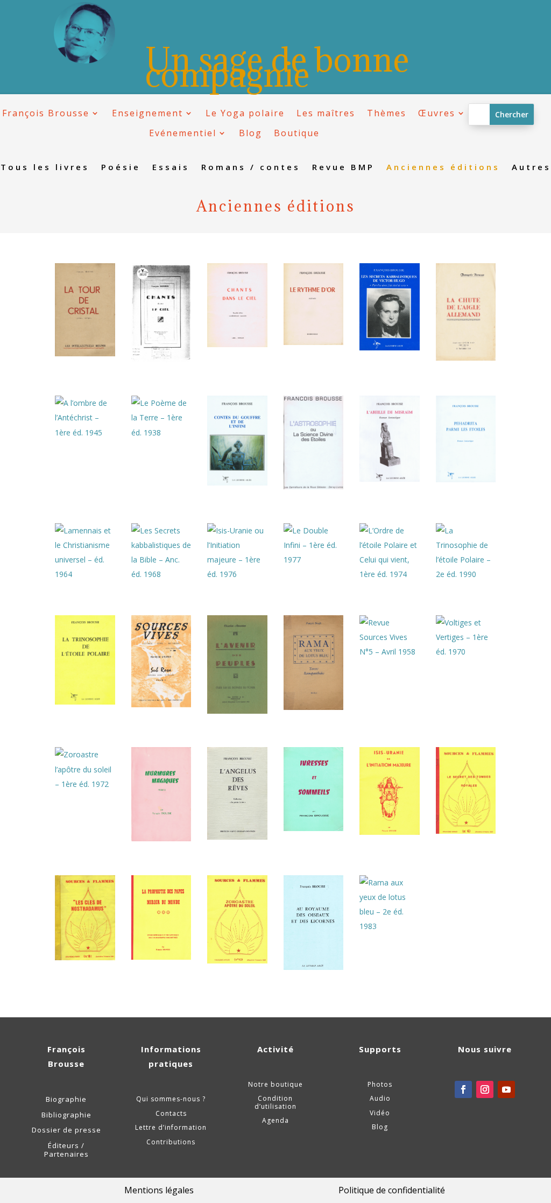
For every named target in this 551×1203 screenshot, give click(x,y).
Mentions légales (159, 1190)
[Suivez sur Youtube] (506, 1089)
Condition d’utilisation (275, 1102)
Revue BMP (343, 167)
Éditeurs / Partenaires (66, 1150)
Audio (380, 1098)
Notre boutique (275, 1084)
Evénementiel (182, 133)
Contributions (170, 1141)
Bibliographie (66, 1115)
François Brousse (45, 113)
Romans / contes (250, 167)
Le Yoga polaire (245, 113)
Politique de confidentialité (391, 1190)
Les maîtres (325, 113)
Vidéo (380, 1112)
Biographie (66, 1099)
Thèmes (386, 113)
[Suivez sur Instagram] (484, 1089)
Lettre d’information (171, 1127)
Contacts (171, 1113)
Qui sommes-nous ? (171, 1098)
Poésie (120, 167)
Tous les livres (45, 167)
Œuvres (436, 113)
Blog (250, 133)
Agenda (275, 1120)
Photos (380, 1084)
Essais (170, 167)
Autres (531, 167)
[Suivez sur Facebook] (463, 1089)
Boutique (297, 133)
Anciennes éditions (443, 167)
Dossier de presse (66, 1130)
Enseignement (147, 113)
